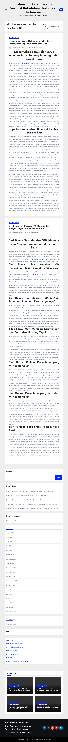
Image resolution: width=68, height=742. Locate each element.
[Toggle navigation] (6, 10)
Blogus (39, 739)
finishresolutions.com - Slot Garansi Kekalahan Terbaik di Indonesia (33, 8)
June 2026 (9, 541)
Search (9, 472)
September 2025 (11, 581)
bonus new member (28, 63)
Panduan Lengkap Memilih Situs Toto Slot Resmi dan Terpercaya (26, 500)
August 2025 (10, 585)
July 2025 (9, 590)
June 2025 (9, 594)
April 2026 (9, 550)
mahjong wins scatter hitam (15, 647)
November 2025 (11, 572)
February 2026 (11, 559)
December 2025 (11, 568)
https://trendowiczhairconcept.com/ (17, 661)
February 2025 (11, 611)
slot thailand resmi (12, 650)
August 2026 (10, 533)
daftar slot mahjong (12, 654)
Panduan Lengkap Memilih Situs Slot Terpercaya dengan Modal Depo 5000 (30, 491)
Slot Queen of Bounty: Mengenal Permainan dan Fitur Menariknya (27, 495)
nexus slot (9, 640)
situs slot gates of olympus (14, 643)
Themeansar (47, 739)
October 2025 (10, 576)
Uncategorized (14, 37)
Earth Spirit (15, 48)
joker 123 (9, 658)
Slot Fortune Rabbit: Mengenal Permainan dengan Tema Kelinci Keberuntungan (31, 504)
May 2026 (9, 546)
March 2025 (10, 607)
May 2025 (9, 598)
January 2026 (10, 563)
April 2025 (9, 603)
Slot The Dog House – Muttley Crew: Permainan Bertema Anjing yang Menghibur (32, 509)
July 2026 (9, 537)
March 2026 (10, 555)
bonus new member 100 (39, 259)
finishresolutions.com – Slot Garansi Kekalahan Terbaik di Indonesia (18, 726)
